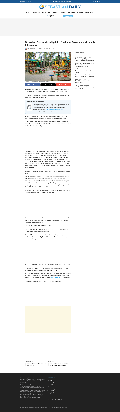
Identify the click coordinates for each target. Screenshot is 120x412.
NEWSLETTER (68, 16)
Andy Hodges (33, 48)
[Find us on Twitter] (95, 1)
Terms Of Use (51, 391)
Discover (36, 12)
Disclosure (50, 387)
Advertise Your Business (54, 383)
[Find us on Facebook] (93, 1)
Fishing (63, 12)
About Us (50, 381)
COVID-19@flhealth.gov (56, 277)
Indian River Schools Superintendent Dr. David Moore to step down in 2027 (84, 80)
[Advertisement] (48, 319)
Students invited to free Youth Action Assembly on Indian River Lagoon (84, 70)
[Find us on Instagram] (99, 1)
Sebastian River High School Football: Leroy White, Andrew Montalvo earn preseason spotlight (84, 58)
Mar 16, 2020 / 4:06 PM (44, 48)
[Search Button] (99, 12)
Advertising (89, 12)
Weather (80, 12)
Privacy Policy (51, 389)
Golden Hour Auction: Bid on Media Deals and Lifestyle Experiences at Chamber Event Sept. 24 (84, 64)
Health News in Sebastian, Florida (34, 38)
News (27, 12)
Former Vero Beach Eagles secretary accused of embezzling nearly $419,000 (84, 86)
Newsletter (46, 12)
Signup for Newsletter (53, 393)
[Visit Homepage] (60, 7)
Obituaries (71, 12)
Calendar (55, 12)
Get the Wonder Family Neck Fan (54, 109)
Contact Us (50, 385)
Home (26, 38)
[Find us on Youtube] (97, 1)
